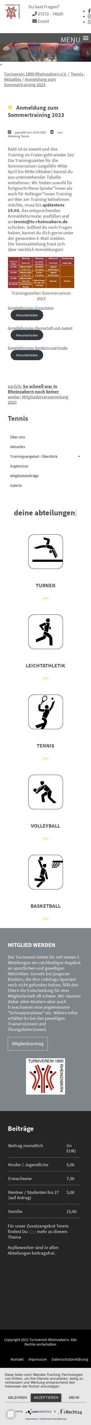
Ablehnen (17, 1397)
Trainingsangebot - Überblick (34, 456)
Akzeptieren (46, 1397)
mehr (74, 1397)
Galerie (16, 485)
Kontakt (17, 1359)
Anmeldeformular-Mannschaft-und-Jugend (40, 328)
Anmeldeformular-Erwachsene (30, 307)
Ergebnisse (19, 466)
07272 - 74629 (50, 14)
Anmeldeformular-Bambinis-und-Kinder (38, 347)
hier (32, 1231)
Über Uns (17, 436)
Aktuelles (17, 446)
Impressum (37, 1359)
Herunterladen (27, 315)
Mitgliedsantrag (28, 1043)
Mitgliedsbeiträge (24, 475)
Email (43, 21)
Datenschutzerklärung (70, 1359)
